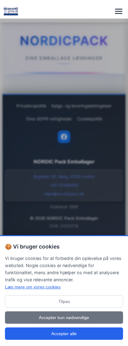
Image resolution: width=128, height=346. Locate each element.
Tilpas (64, 301)
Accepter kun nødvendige (64, 317)
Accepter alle (64, 333)
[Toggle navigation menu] (119, 11)
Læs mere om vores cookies (33, 286)
